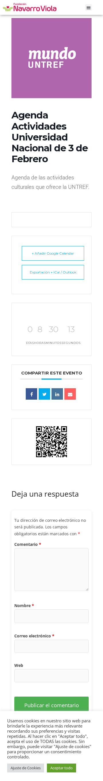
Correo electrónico (34, 636)
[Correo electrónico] (70, 394)
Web (18, 665)
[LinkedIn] (57, 394)
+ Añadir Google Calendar (53, 253)
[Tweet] (44, 394)
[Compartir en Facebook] (31, 394)
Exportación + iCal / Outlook (53, 272)
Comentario (27, 544)
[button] (88, 7)
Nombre (24, 605)
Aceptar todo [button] (61, 767)
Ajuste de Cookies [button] (26, 767)
